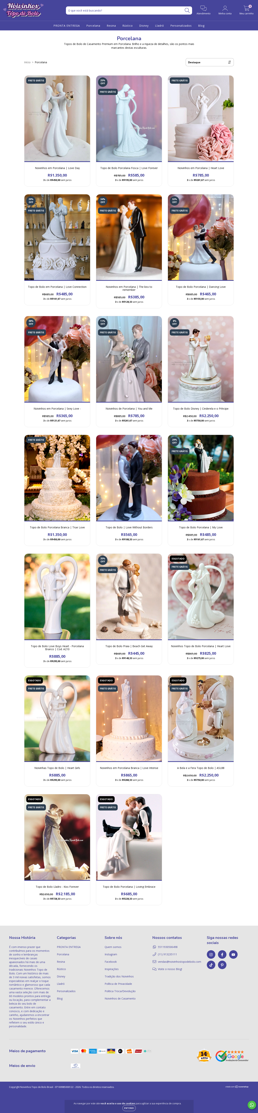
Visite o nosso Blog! (170, 969)
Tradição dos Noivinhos (119, 976)
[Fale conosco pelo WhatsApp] (252, 1105)
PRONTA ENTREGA (66, 25)
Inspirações (112, 969)
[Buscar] (187, 10)
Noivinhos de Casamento (120, 998)
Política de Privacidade (118, 984)
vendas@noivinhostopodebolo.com (179, 961)
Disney (144, 25)
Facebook (111, 961)
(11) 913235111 (167, 954)
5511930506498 (168, 947)
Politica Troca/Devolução (120, 991)
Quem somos (113, 947)
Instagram (111, 954)
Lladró (159, 25)
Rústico (127, 25)
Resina (111, 25)
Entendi (129, 1108)
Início (27, 62)
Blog (201, 25)
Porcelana (93, 25)
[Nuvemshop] (237, 1087)
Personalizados (181, 25)
